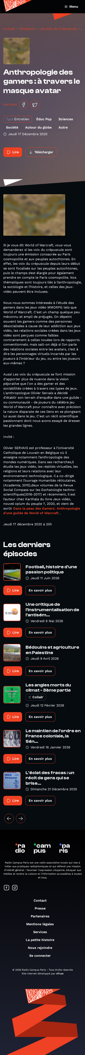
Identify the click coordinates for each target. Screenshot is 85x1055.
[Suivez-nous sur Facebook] (6, 888)
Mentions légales (40, 924)
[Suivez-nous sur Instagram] (15, 888)
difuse (60, 973)
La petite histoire (40, 940)
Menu (73, 6)
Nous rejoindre (40, 948)
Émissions (27, 29)
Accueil (9, 29)
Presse (40, 908)
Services (40, 932)
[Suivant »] (20, 818)
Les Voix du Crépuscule (58, 29)
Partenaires (40, 916)
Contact (40, 900)
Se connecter (40, 956)
